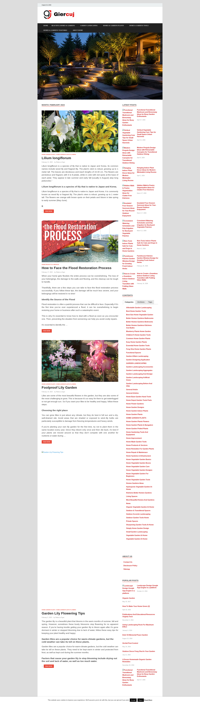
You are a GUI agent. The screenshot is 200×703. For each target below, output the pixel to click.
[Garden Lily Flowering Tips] (80, 529)
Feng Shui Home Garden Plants (138, 349)
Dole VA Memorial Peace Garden (135, 635)
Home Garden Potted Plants (137, 428)
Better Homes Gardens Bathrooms (139, 318)
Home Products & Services (50, 264)
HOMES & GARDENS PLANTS (113, 25)
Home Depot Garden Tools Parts (139, 400)
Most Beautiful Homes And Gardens (140, 500)
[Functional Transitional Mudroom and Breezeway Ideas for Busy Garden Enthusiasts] (128, 110)
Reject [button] (141, 700)
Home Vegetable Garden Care (137, 466)
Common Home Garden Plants (138, 338)
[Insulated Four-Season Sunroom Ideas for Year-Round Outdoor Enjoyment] (128, 203)
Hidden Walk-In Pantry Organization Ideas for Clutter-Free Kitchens (145, 187)
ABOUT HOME (78, 30)
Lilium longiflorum (56, 158)
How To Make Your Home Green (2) (136, 606)
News (128, 503)
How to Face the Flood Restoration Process (76, 268)
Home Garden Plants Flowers (66, 154)
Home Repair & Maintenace (137, 452)
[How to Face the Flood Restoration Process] (80, 241)
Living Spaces (131, 496)
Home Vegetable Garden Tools (138, 480)
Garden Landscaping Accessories (139, 367)
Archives (140, 302)
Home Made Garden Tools (136, 442)
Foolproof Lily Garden (59, 387)
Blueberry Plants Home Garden (138, 331)
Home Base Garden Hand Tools (138, 397)
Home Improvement (134, 438)
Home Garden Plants (134, 414)
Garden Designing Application (138, 360)
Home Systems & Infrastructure (138, 456)
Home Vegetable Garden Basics (138, 459)
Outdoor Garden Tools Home (137, 518)
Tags (150, 302)
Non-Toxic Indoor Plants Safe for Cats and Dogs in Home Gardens (147, 243)
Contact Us (127, 562)
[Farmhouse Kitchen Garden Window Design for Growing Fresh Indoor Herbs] (128, 256)
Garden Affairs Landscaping (137, 356)
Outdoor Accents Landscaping (138, 514)
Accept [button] (133, 700)
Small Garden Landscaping (137, 532)
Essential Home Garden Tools (138, 345)
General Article (132, 389)
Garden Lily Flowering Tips (63, 613)
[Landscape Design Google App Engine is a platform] (128, 586)
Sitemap (126, 569)
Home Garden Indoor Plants (137, 411)
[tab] (129, 302)
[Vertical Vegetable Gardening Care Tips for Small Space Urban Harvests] (128, 130)
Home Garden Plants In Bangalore (139, 425)
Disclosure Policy (130, 565)
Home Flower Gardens (135, 404)
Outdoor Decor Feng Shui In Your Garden (138, 651)
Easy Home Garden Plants (136, 342)
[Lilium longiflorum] (80, 131)
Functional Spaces (133, 353)
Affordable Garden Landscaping (139, 307)
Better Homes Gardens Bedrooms (139, 322)
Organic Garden (128, 598)
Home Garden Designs (135, 407)
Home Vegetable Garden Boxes (138, 463)
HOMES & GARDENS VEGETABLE (55, 30)
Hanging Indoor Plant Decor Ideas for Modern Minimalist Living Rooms (146, 170)
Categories (129, 302)
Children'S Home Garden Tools (138, 335)
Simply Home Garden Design (137, 528)
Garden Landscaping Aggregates (139, 370)
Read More (48, 211)
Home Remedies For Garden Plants (140, 449)
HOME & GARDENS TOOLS (139, 25)
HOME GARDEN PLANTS (48, 154)
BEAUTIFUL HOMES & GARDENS (63, 25)
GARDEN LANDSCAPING (89, 25)
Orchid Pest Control (130, 643)
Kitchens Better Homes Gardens (139, 493)
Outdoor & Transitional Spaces (138, 510)
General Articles (132, 393)
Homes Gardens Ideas (135, 483)
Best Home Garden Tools (136, 311)
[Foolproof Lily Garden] (80, 361)
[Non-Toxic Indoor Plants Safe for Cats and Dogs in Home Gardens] (128, 241)
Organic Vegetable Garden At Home (140, 507)
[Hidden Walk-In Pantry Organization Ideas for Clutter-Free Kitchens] (128, 185)
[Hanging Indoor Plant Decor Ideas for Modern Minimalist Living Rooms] (128, 168)
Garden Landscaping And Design (139, 374)
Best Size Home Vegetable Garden (139, 315)
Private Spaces (132, 521)
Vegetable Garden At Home (136, 535)
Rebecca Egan (60, 162)
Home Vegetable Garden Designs (139, 470)
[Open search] (157, 25)
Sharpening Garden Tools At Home (140, 525)
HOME (45, 25)
